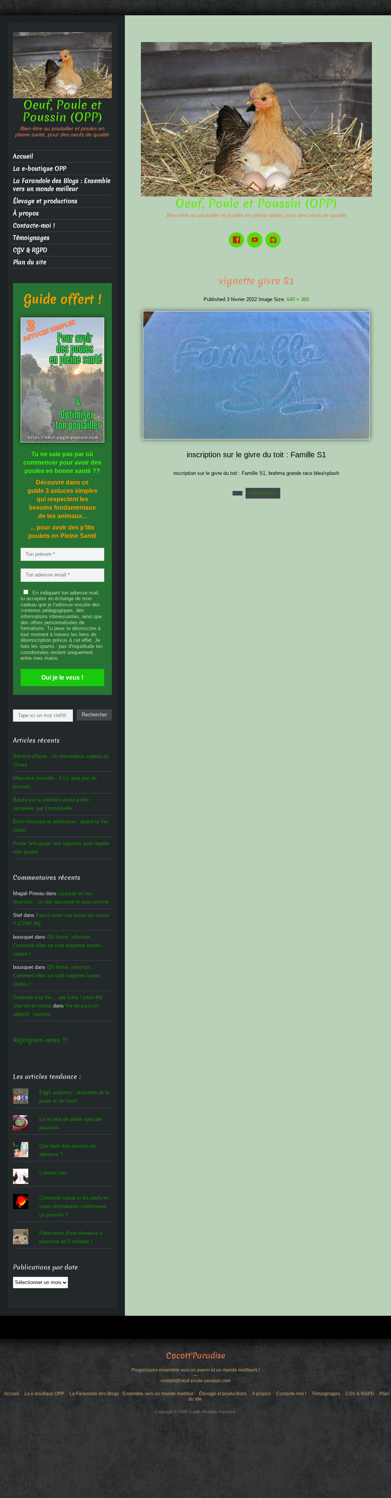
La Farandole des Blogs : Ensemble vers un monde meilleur (61, 185)
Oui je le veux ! (62, 677)
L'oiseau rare (53, 1173)
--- (195, 1375)
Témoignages (31, 238)
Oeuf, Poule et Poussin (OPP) (256, 203)
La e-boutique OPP (39, 169)
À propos (26, 213)
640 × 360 (298, 299)
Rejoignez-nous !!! (40, 1040)
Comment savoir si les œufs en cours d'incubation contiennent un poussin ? (74, 1206)
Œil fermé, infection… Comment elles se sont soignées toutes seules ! (57, 945)
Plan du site (29, 262)
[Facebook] (238, 234)
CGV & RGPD (30, 250)
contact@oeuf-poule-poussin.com (196, 1380)
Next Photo (262, 493)
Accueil (23, 156)
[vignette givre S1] (256, 374)
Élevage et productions (45, 201)
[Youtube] (256, 234)
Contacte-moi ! (34, 226)
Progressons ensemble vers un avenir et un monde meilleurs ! (195, 1370)
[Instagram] (274, 234)
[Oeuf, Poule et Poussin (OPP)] (256, 119)
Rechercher (94, 714)
